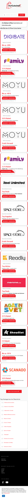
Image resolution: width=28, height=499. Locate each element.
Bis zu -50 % (6, 353)
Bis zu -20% (6, 45)
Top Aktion (6, 266)
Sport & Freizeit (6, 430)
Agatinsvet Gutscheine (6, 313)
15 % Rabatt (6, 69)
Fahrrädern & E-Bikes (7, 442)
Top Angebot (7, 216)
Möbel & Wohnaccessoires (8, 414)
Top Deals (5, 192)
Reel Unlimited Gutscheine (7, 188)
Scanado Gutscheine (7, 375)
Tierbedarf (5, 434)
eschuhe (2, 468)
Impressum (3, 459)
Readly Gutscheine (6, 263)
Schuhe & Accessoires (8, 438)
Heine (2, 471)
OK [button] (3, 495)
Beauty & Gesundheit (7, 406)
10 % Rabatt (6, 118)
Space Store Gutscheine (6, 213)
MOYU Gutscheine (6, 90)
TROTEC (3, 472)
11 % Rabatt (6, 167)
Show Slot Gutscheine (6, 338)
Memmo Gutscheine (7, 288)
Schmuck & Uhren (7, 446)
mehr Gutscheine (13, 391)
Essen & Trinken (6, 422)
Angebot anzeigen (9, 49)
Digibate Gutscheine (7, 42)
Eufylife (2, 470)
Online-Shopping (6, 426)
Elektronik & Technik (7, 410)
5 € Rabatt (6, 341)
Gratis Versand (7, 143)
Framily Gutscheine (6, 65)
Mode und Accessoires (7, 402)
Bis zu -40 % (6, 93)
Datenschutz (3, 460)
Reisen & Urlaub (6, 418)
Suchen (22, 14)
